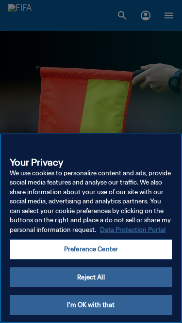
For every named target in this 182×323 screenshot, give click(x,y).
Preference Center (91, 249)
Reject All (90, 277)
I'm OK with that (91, 305)
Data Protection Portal (132, 230)
